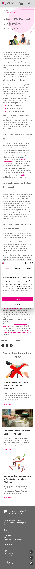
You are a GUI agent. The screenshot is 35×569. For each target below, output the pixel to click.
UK (5, 523)
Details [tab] (17, 268)
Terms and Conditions (11, 556)
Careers (6, 542)
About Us (7, 533)
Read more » (8, 404)
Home (7, 10)
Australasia (18, 523)
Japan (12, 525)
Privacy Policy (8, 553)
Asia (24, 523)
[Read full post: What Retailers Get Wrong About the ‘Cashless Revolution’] (17, 378)
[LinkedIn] (8, 562)
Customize (16, 304)
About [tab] (29, 268)
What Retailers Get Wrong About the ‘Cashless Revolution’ (16, 385)
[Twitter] (7, 345)
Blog (12, 10)
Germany (6, 525)
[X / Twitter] (12, 562)
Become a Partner (9, 544)
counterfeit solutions (24, 332)
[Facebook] (5, 562)
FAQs (5, 537)
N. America (10, 523)
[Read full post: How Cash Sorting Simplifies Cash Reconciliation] (17, 426)
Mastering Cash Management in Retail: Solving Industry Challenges (17, 479)
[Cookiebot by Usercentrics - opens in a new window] (25, 263)
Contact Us (7, 535)
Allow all (17, 299)
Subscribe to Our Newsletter (12, 540)
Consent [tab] (6, 268)
